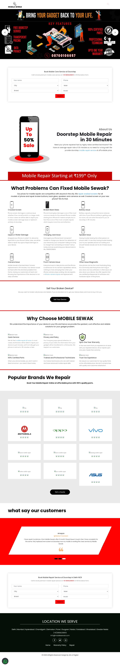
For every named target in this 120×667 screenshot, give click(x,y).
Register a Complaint (79, 4)
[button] (5, 32)
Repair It (60, 96)
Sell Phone (97, 4)
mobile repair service (87, 150)
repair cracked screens (88, 194)
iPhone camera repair (52, 274)
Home (52, 4)
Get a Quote (60, 492)
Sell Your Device (60, 299)
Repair (62, 4)
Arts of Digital (73, 655)
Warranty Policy (60, 645)
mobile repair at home (24, 340)
